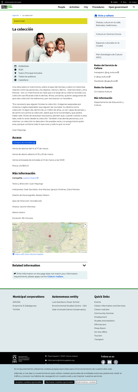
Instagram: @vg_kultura (105, 72)
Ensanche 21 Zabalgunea (24, 306)
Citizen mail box (101, 309)
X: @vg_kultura (101, 77)
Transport (99, 339)
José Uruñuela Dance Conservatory (69, 309)
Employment (100, 317)
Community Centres (104, 313)
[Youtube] (109, 362)
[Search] (134, 7)
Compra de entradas (23, 142)
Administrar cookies (86, 382)
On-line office (100, 332)
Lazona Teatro (29, 178)
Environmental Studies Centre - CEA (69, 306)
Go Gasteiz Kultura (103, 91)
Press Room (100, 328)
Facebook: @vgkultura (104, 81)
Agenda (15, 15)
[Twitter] (116, 362)
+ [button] (85, 225)
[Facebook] (103, 362)
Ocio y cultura (106, 15)
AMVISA (16, 302)
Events (97, 302)
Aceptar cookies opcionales (28, 382)
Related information (26, 265)
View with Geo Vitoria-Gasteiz (29, 254)
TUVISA (16, 309)
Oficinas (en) (100, 324)
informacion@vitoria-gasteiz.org (61, 360)
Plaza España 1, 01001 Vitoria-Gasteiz (63, 356)
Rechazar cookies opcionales (59, 382)
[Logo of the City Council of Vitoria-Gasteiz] (21, 359)
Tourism (98, 336)
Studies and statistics (104, 321)
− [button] (85, 227)
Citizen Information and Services (109, 306)
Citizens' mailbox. (55, 276)
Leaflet (82, 252)
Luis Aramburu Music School (65, 302)
